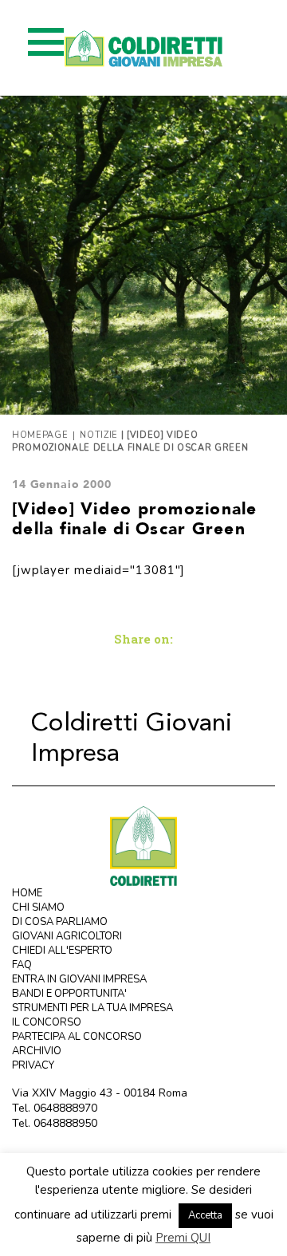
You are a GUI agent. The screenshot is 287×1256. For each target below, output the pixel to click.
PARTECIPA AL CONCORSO (77, 1037)
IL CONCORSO (46, 1022)
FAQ (22, 965)
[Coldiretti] (143, 844)
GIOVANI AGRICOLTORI (67, 936)
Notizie (99, 435)
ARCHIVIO (36, 1051)
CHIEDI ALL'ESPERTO (62, 950)
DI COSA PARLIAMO (60, 922)
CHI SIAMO (38, 907)
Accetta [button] (205, 1215)
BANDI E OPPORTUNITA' (69, 993)
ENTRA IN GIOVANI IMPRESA (79, 979)
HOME (27, 893)
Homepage (40, 435)
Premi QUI (182, 1238)
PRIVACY (33, 1065)
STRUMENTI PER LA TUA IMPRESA (92, 1008)
